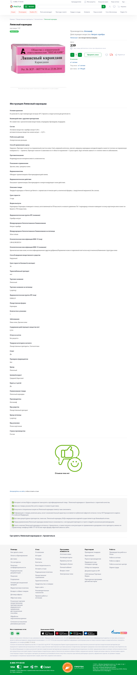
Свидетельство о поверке (44, 584)
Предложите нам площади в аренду (91, 563)
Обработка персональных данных (18, 617)
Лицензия (14, 576)
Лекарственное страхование (40, 576)
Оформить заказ (93, 55)
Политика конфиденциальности (18, 566)
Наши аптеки (115, 2)
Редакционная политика (44, 572)
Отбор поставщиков (92, 567)
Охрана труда (114, 567)
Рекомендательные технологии (42, 591)
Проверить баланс (66, 564)
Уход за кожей (97, 12)
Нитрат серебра (98, 35)
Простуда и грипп (61, 12)
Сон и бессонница (111, 12)
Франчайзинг (89, 556)
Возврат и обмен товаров (19, 591)
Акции (13, 12)
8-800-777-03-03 (17, 663)
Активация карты (66, 557)
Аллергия (87, 12)
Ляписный (74, 38)
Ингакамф (88, 31)
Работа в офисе (114, 561)
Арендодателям (76, 2)
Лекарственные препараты (24, 19)
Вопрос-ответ (65, 571)
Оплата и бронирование (19, 556)
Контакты (38, 562)
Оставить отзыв (40, 569)
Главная (12, 19)
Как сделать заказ (17, 552)
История (38, 556)
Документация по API (92, 571)
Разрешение (15, 579)
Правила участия (66, 561)
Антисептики (38, 19)
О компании (39, 552)
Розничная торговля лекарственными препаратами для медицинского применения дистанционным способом (18, 607)
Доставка (14, 559)
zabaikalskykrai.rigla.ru (75, 638)
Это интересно (16, 562)
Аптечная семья (65, 554)
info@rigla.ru (107, 670)
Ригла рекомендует (46, 12)
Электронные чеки (66, 574)
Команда (38, 559)
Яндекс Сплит (124, 12)
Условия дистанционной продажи (19, 584)
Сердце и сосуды (75, 12)
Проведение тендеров (92, 552)
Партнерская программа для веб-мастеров (93, 580)
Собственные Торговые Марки (93, 575)
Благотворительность (43, 565)
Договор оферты (16, 594)
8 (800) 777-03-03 (30, 642)
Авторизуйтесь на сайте (17, 491)
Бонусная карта (103, 2)
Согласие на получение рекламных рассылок (19, 623)
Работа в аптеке (115, 558)
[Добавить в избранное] (106, 55)
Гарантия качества (41, 581)
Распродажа (22, 12)
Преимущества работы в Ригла (117, 553)
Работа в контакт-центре (118, 564)
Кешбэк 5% (33, 12)
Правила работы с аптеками (41, 597)
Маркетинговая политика (20, 588)
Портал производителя (93, 559)
